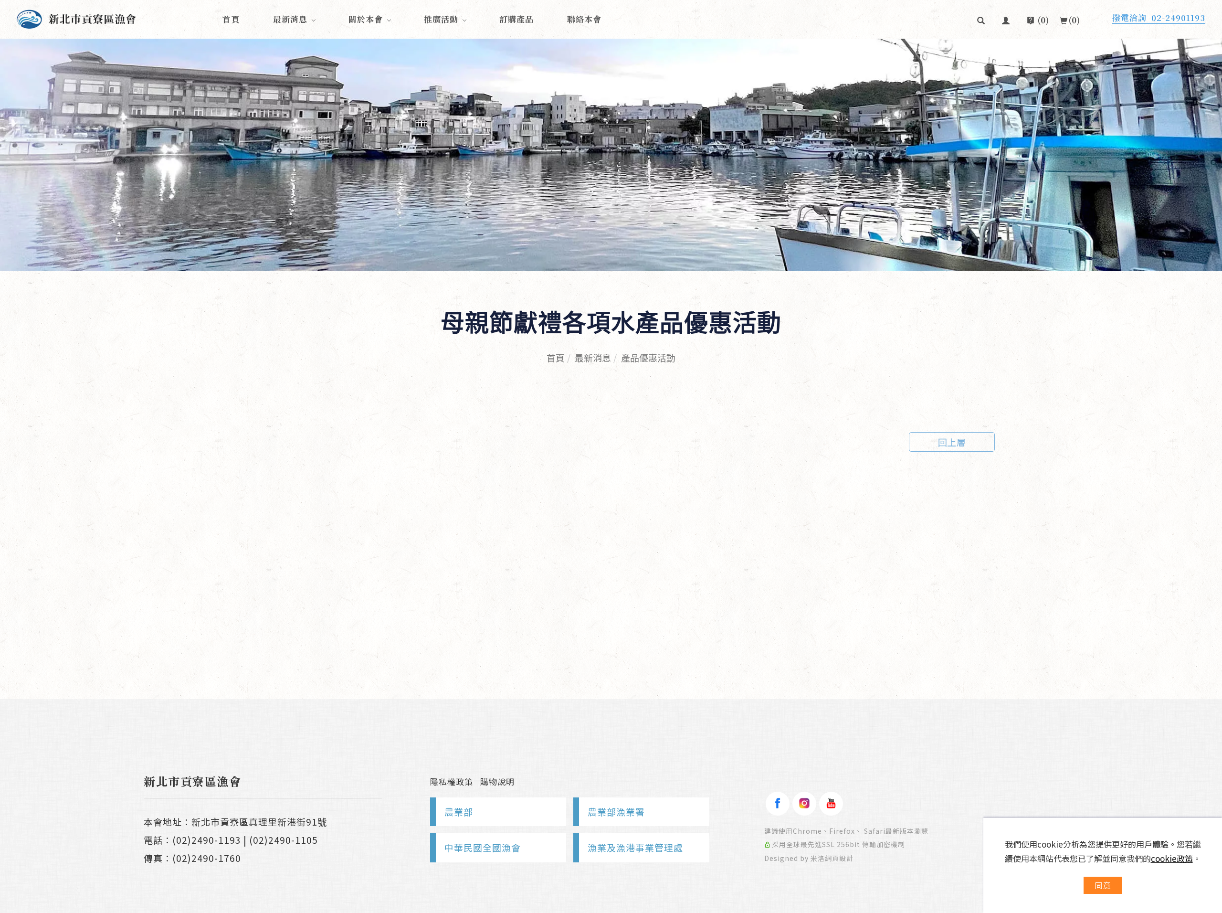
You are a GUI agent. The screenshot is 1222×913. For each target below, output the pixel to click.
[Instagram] (804, 804)
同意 (1103, 885)
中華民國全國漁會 (482, 847)
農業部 (458, 811)
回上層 (952, 441)
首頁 (231, 19)
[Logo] (76, 17)
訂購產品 (516, 19)
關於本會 (365, 19)
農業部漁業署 (616, 811)
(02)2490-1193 (206, 839)
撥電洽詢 (1158, 17)
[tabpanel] (611, 155)
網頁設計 (839, 858)
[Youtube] (831, 804)
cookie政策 (1172, 858)
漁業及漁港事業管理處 (635, 847)
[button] (981, 19)
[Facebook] (778, 804)
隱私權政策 (451, 781)
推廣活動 (441, 19)
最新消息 (290, 19)
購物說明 (497, 781)
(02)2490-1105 (283, 839)
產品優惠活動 (648, 357)
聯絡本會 (584, 19)
